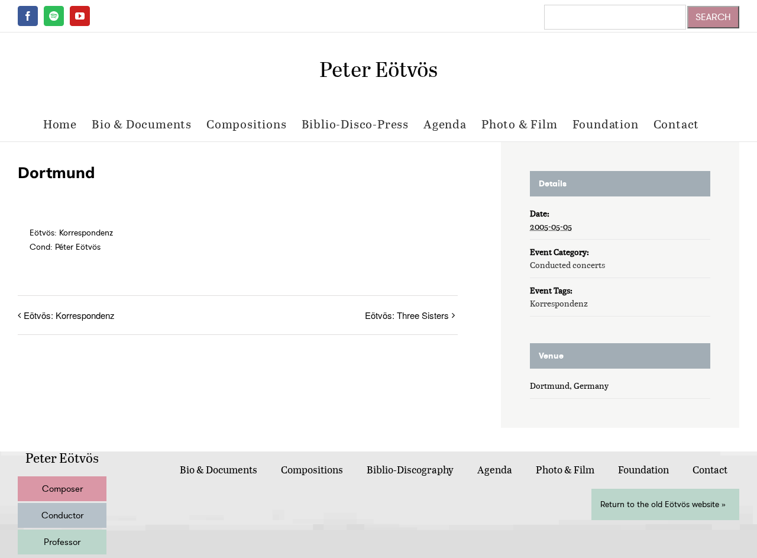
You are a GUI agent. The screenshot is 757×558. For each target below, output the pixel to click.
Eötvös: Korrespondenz (69, 315)
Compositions (312, 469)
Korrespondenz (559, 303)
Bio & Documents (218, 469)
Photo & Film (565, 469)
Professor (62, 542)
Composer (62, 489)
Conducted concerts (567, 264)
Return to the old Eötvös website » (663, 504)
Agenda (494, 469)
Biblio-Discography (410, 469)
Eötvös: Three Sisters (407, 315)
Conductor (62, 515)
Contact (710, 469)
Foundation (643, 469)
